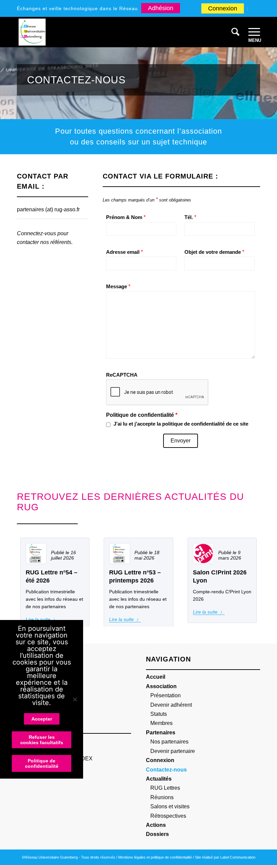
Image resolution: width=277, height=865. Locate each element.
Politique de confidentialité (41, 763)
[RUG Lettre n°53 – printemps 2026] (119, 553)
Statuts (158, 714)
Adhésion (160, 8)
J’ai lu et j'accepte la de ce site (181, 424)
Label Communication (237, 857)
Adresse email (124, 252)
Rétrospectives (168, 816)
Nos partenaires (169, 742)
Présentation (165, 695)
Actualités (159, 779)
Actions (156, 825)
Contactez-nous (166, 770)
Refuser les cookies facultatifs (41, 739)
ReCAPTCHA (121, 375)
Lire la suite (121, 619)
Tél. (190, 217)
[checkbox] (108, 425)
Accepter (41, 719)
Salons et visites (170, 806)
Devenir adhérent (171, 705)
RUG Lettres (165, 788)
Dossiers (157, 834)
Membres (161, 723)
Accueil (155, 677)
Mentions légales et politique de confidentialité (155, 857)
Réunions (162, 797)
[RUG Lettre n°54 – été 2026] (36, 553)
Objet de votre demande (214, 252)
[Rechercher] (233, 32)
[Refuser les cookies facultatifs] (74, 699)
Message (118, 286)
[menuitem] (223, 9)
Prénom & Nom (126, 217)
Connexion (222, 8)
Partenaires (160, 732)
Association (161, 686)
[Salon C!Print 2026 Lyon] (203, 553)
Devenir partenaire (172, 751)
